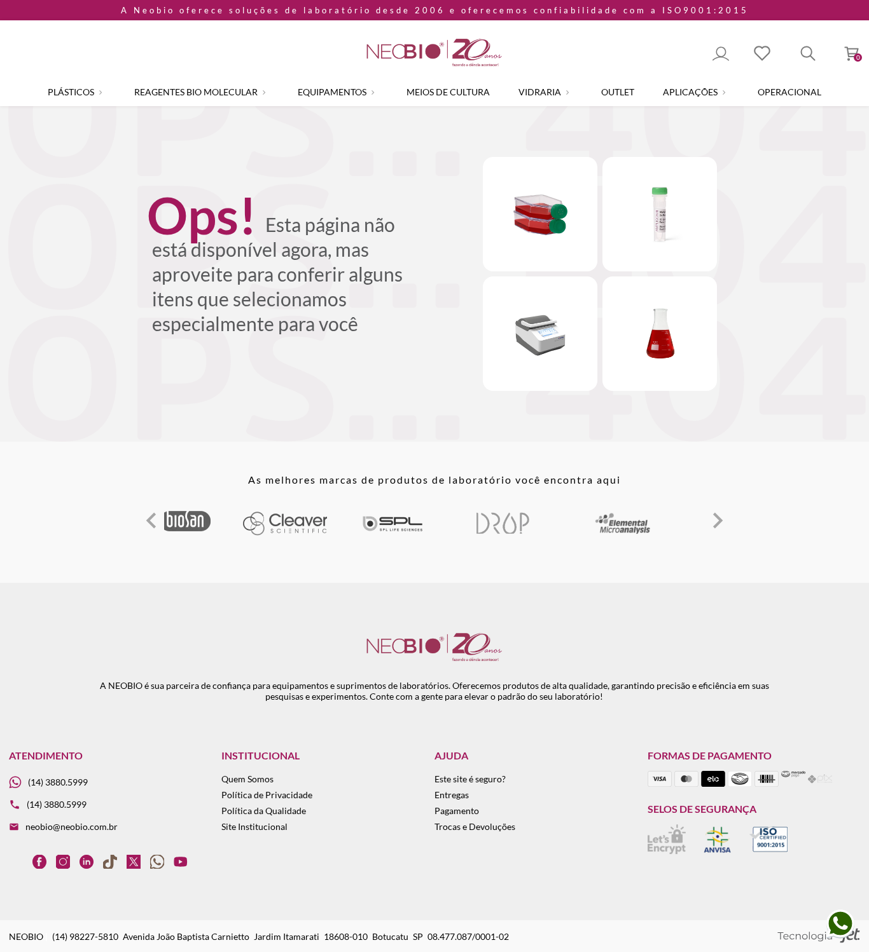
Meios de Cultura (448, 91)
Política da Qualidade (263, 810)
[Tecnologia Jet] (818, 936)
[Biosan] (185, 527)
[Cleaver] (284, 532)
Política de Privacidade (266, 794)
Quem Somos (247, 778)
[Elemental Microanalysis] (623, 532)
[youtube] (181, 861)
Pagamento (456, 810)
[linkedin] (87, 861)
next (717, 520)
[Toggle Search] (808, 54)
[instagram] (63, 861)
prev (151, 520)
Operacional (789, 91)
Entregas (451, 794)
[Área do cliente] (721, 54)
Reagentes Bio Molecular (197, 91)
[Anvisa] (718, 850)
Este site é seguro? (470, 778)
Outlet (617, 91)
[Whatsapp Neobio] (840, 935)
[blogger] (16, 861)
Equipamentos (333, 91)
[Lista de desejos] (762, 54)
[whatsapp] (157, 861)
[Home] (434, 67)
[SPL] (392, 532)
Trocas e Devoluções (474, 826)
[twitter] (134, 861)
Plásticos (72, 91)
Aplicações (691, 91)
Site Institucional (254, 826)
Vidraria (540, 91)
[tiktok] (110, 861)
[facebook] (39, 861)
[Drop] (502, 532)
